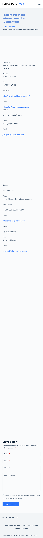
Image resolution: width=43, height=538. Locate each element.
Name (7, 454)
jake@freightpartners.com (13, 134)
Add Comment (9, 475)
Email (7, 461)
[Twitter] (6, 517)
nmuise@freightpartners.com (15, 251)
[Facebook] (3, 517)
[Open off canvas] (39, 4)
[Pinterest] (13, 517)
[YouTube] (16, 517)
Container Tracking (12, 525)
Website (7, 468)
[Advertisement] (21, 50)
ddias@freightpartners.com (14, 221)
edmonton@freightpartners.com (16, 107)
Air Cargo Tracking (30, 525)
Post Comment (11, 504)
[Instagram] (10, 517)
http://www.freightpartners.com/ (16, 96)
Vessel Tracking (21, 528)
